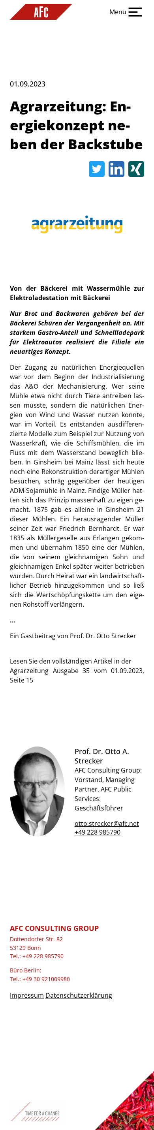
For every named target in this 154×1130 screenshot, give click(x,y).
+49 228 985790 (97, 832)
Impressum (27, 995)
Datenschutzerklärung (78, 995)
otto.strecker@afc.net (107, 823)
